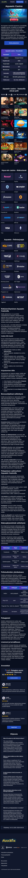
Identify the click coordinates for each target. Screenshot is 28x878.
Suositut (3, 94)
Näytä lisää (14, 727)
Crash (15, 94)
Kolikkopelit (22, 94)
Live (9, 94)
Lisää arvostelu (14, 678)
